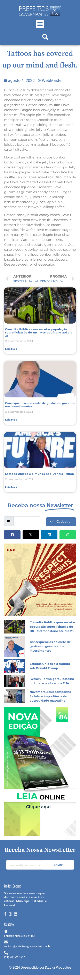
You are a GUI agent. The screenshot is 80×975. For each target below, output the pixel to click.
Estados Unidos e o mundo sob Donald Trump (39, 473)
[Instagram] (10, 914)
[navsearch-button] (45, 38)
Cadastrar (64, 522)
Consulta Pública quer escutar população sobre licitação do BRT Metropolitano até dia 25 (38, 332)
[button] (40, 24)
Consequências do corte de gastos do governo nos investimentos (40, 404)
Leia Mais (11, 348)
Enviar (58, 865)
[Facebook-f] (5, 914)
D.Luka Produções (58, 967)
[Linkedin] (16, 914)
